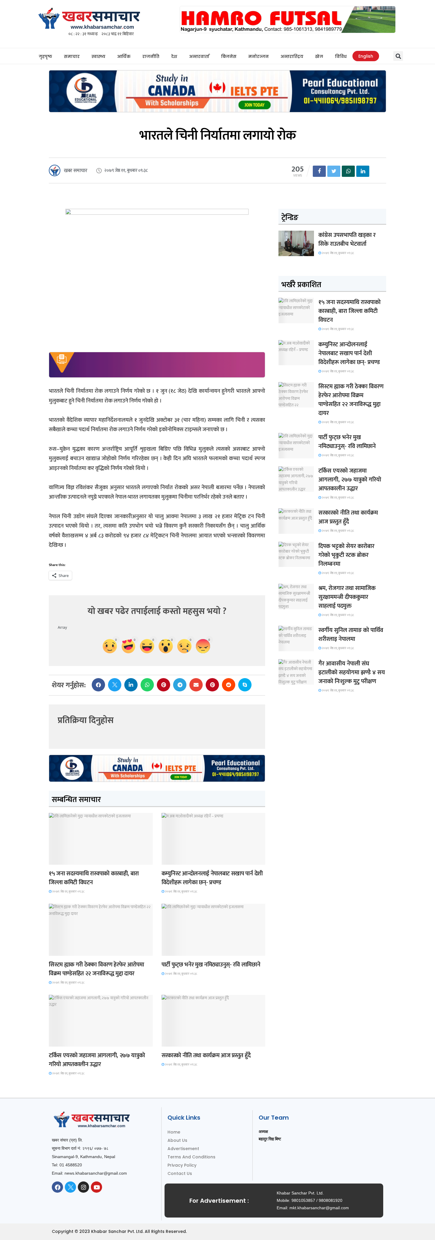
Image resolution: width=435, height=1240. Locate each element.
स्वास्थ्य (98, 56)
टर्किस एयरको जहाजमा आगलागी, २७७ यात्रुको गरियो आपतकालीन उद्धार (97, 1059)
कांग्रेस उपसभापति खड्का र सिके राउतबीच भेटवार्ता (347, 239)
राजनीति (150, 56)
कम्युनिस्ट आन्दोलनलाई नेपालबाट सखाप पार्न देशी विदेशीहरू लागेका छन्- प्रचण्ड (212, 878)
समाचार (72, 56)
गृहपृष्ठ (45, 56)
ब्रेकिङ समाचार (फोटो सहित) (72, 1041)
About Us (177, 1140)
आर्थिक (123, 56)
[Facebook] (57, 1187)
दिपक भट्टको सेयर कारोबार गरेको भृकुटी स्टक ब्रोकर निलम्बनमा (346, 555)
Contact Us (179, 1173)
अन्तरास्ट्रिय (292, 56)
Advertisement (183, 1149)
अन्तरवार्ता (199, 56)
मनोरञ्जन (258, 56)
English (365, 56)
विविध (341, 56)
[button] (398, 56)
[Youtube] (96, 1187)
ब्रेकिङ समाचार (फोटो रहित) (184, 859)
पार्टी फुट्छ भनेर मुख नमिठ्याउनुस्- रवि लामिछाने (211, 965)
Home (173, 1132)
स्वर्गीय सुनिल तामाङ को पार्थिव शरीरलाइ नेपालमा (350, 634)
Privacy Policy (181, 1165)
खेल (319, 56)
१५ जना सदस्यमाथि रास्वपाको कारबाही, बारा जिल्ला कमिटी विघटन (94, 878)
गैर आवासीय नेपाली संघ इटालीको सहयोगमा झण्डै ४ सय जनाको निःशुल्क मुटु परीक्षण (351, 672)
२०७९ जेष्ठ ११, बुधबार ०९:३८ (68, 891)
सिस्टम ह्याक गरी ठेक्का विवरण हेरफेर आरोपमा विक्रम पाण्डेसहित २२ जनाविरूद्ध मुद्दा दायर (96, 969)
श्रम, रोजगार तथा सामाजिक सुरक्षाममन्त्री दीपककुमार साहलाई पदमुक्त (347, 597)
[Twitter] (70, 1187)
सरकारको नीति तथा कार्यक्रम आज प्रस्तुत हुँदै (206, 1055)
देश (174, 56)
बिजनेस (228, 56)
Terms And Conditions (191, 1157)
